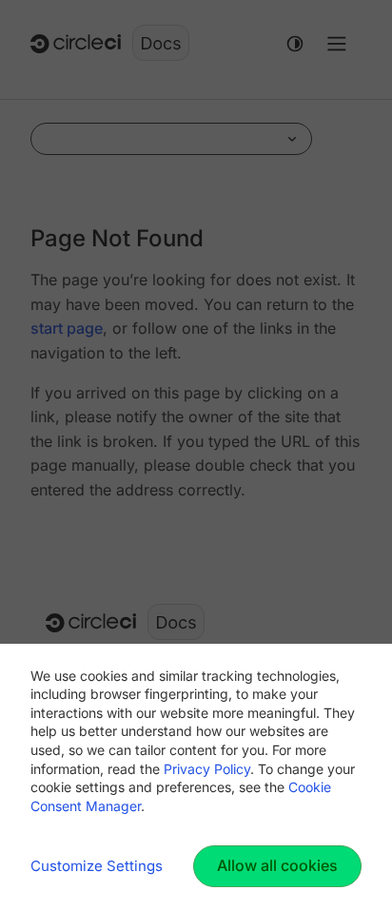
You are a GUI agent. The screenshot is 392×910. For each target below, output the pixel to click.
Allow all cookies (277, 865)
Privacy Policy (207, 769)
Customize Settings (96, 866)
